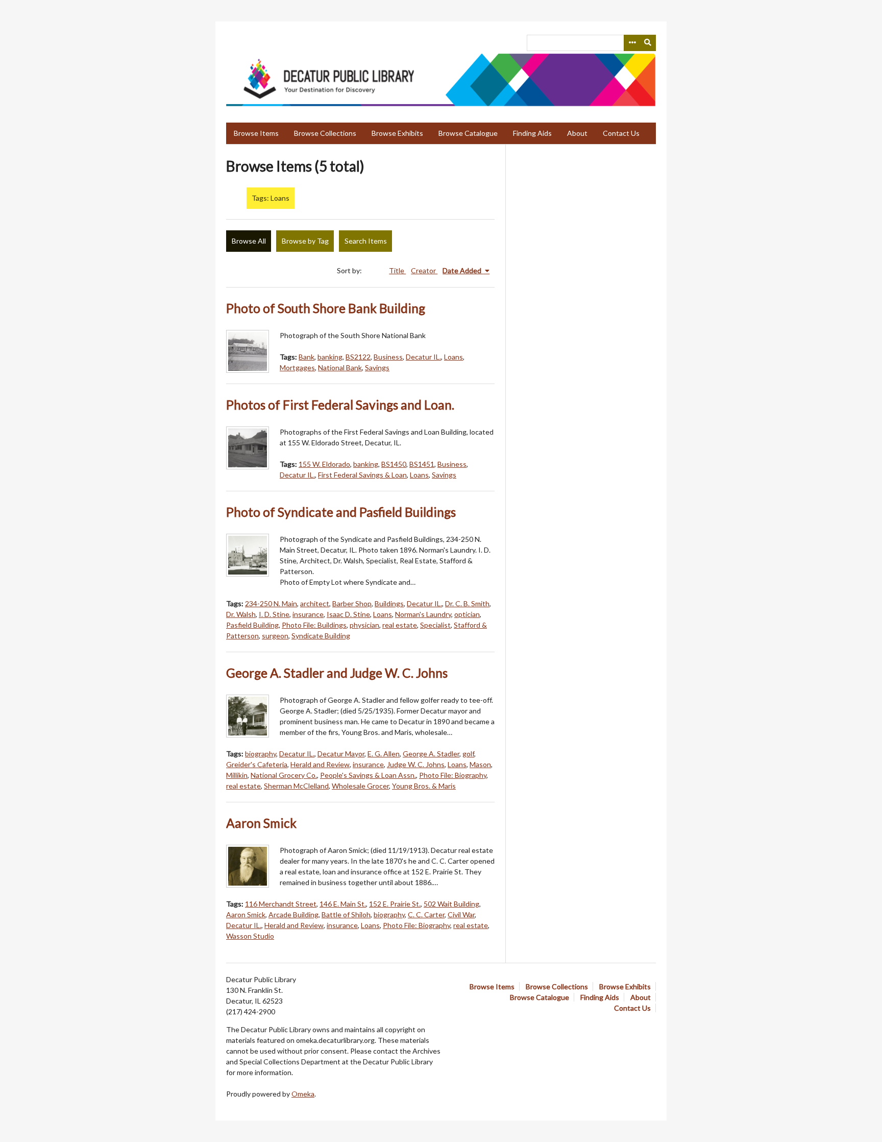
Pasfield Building (252, 625)
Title (397, 270)
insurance (308, 614)
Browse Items (256, 133)
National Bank (340, 367)
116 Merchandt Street (280, 903)
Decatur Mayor (340, 753)
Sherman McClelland (296, 785)
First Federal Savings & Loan (362, 474)
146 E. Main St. (343, 903)
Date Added (463, 270)
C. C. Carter (426, 914)
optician (467, 614)
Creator (424, 270)
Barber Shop (352, 603)
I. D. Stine (274, 614)
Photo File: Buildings (314, 625)
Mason (480, 764)
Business (388, 356)
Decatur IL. (423, 356)
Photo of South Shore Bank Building (325, 308)
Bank (306, 356)
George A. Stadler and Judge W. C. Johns (337, 672)
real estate (399, 625)
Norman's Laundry (423, 614)
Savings (377, 367)
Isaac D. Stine (348, 614)
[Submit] (648, 43)
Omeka (302, 1093)
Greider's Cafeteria (256, 764)
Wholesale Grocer (360, 785)
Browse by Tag (305, 240)
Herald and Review (320, 764)
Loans (453, 356)
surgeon (275, 635)
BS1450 (393, 464)
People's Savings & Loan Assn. (368, 775)
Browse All (249, 240)
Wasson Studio (250, 936)
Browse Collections (325, 133)
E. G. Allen (384, 753)
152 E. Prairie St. (395, 903)
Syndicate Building (320, 635)
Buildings (389, 603)
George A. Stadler (431, 753)
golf (468, 753)
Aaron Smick (261, 823)
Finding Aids (532, 133)
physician (364, 625)
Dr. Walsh (241, 614)
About (577, 133)
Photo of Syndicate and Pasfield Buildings (341, 512)
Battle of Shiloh (346, 914)
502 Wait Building (451, 903)
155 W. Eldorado (324, 464)
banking (329, 356)
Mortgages (297, 367)
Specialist (435, 625)
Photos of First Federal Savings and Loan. (340, 404)
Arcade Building (293, 914)
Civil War (461, 914)
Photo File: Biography (452, 775)
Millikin (237, 775)
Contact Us (621, 133)
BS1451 (421, 464)
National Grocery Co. (284, 775)
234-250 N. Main (271, 603)
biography (260, 753)
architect (314, 603)
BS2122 (358, 356)
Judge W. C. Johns (416, 764)
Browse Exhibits (397, 133)
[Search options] (632, 43)
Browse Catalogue (468, 133)
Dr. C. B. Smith (467, 603)
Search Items (366, 240)
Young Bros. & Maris (424, 785)
